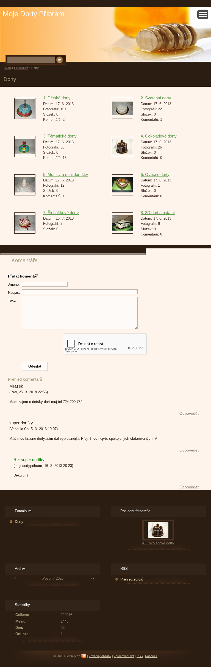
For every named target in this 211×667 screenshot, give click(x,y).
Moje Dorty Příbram (33, 14)
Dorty (19, 522)
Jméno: (14, 284)
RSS (140, 656)
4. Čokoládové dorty (159, 136)
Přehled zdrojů (131, 579)
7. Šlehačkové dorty (61, 212)
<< (14, 578)
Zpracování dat (124, 656)
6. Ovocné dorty (155, 174)
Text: (12, 300)
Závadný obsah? (100, 656)
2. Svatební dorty (156, 98)
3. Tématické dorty (60, 136)
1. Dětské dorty (57, 98)
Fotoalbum (21, 67)
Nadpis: (14, 292)
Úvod (7, 67)
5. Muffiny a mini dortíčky (65, 174)
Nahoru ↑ (151, 656)
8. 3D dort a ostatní (158, 212)
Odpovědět (189, 413)
